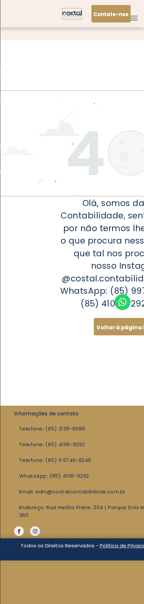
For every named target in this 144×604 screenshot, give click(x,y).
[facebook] (19, 532)
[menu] (134, 18)
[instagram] (35, 532)
